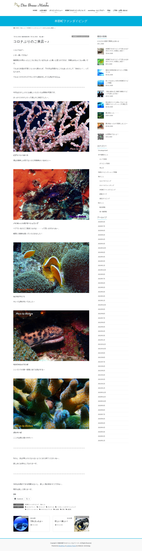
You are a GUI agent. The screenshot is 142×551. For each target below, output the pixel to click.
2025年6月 (101, 230)
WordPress (62, 546)
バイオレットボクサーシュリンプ (66, 507)
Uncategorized (103, 150)
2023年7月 (101, 279)
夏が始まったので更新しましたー (116, 123)
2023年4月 (101, 292)
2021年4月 (101, 375)
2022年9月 (101, 309)
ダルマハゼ (51, 507)
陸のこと (101, 203)
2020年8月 (101, 410)
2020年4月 (101, 427)
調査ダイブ (103, 194)
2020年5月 (101, 423)
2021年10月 (102, 348)
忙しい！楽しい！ (61, 521)
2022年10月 (102, 305)
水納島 (57, 509)
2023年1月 (101, 300)
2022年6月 (101, 322)
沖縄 (63, 509)
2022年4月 (101, 331)
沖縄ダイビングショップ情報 (107, 172)
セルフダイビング (105, 181)
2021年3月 (101, 379)
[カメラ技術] (20, 523)
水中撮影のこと (103, 155)
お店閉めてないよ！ (112, 134)
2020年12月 (102, 392)
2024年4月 (101, 257)
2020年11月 (102, 397)
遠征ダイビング (104, 198)
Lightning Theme (71, 546)
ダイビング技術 (104, 163)
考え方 (101, 168)
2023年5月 (101, 287)
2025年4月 (101, 239)
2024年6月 (101, 252)
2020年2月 (101, 436)
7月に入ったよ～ (36, 521)
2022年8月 (101, 313)
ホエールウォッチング (106, 185)
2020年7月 (101, 414)
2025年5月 (101, 235)
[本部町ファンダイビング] (81, 523)
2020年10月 (102, 401)
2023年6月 (101, 283)
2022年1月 (101, 340)
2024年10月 (102, 248)
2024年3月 (101, 261)
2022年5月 (101, 327)
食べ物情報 (103, 211)
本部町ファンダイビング (80, 36)
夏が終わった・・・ (112, 113)
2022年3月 (101, 335)
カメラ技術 (103, 159)
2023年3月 (101, 296)
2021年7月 (101, 362)
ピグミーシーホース (32, 509)
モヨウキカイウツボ (46, 509)
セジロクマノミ (31, 507)
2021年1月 (101, 388)
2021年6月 (101, 366)
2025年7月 (101, 226)
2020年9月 (101, 405)
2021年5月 (101, 370)
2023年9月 (101, 274)
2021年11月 (102, 344)
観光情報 (102, 207)
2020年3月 (101, 432)
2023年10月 (102, 270)
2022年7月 (101, 318)
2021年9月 (101, 353)
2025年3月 (101, 243)
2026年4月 (101, 222)
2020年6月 (101, 419)
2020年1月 (101, 440)
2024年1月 (101, 265)
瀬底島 (69, 509)
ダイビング (41, 507)
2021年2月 (101, 384)
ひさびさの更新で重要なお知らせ (108, 41)
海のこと (42, 504)
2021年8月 (101, 357)
